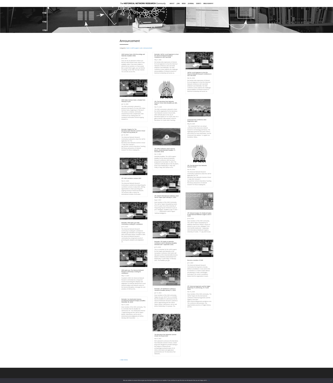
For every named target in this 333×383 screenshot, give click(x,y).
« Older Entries (124, 360)
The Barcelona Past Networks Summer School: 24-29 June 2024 (165, 335)
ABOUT (172, 3)
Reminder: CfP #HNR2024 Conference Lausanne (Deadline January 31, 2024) (165, 289)
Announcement (148, 48)
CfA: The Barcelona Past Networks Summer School (197, 166)
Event (127, 48)
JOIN (178, 3)
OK (209, 380)
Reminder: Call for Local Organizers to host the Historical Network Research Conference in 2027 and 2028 (166, 55)
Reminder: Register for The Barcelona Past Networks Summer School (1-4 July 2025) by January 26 (133, 130)
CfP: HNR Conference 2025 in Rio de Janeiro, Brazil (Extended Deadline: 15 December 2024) (164, 150)
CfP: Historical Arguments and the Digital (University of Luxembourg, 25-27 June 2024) (198, 287)
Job (141, 48)
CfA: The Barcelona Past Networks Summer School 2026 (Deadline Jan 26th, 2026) (165, 103)
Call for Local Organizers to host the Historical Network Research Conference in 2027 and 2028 (199, 74)
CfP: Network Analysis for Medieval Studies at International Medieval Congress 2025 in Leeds (199, 214)
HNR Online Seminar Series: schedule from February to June (133, 100)
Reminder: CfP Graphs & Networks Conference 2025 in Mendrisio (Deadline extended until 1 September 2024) (165, 243)
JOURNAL (191, 3)
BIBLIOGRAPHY (208, 3)
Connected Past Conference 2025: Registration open (196, 120)
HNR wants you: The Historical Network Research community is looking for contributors (132, 271)
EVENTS (198, 3)
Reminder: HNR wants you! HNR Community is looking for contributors (132, 223)
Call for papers (135, 48)
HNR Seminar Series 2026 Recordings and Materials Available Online (133, 55)
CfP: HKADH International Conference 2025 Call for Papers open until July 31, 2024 (166, 196)
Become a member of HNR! (195, 260)
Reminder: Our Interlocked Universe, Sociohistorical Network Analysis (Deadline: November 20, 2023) (133, 300)
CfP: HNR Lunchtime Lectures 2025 (131, 178)
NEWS (184, 3)
